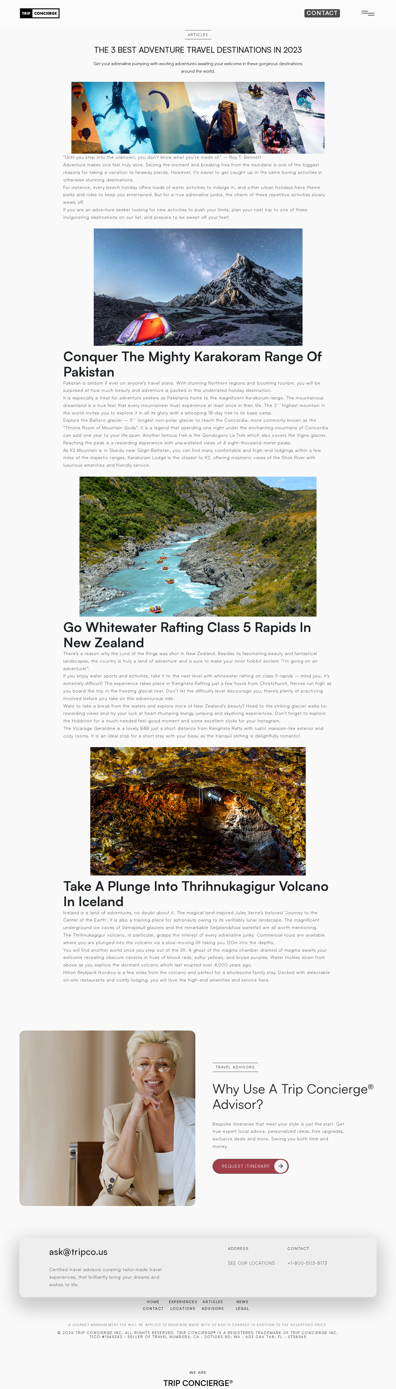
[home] (40, 13)
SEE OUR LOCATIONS (251, 1263)
